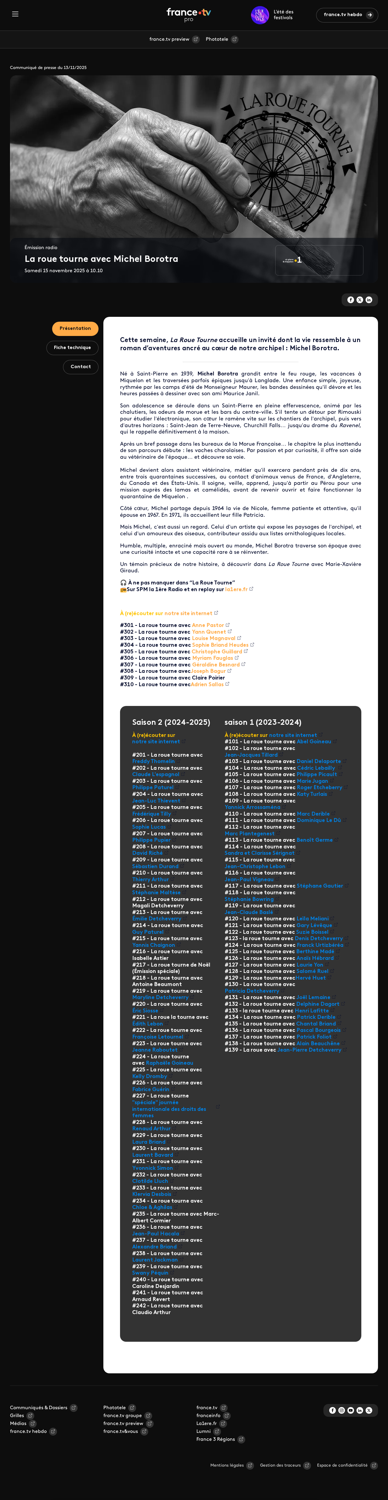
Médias (18, 1423)
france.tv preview (169, 39)
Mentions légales (227, 1465)
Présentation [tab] (75, 328)
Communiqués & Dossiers (38, 1408)
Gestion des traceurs (280, 1465)
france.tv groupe (122, 1415)
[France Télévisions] (188, 15)
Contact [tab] (81, 367)
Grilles (17, 1415)
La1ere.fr (206, 1423)
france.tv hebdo (343, 14)
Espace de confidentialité (342, 1465)
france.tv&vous (120, 1431)
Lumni (203, 1431)
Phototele (217, 39)
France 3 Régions (215, 1439)
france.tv (206, 1408)
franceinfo (208, 1415)
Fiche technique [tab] (72, 347)
